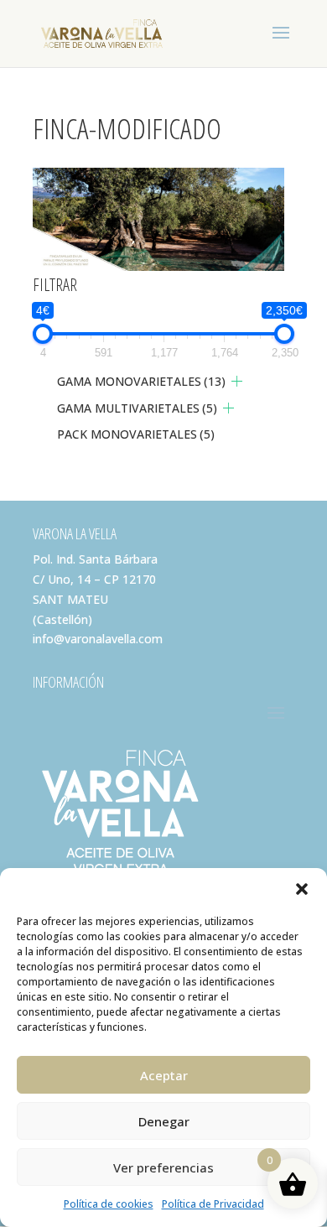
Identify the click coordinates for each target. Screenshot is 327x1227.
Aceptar (164, 1075)
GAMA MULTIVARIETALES (137, 408)
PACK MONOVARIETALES (136, 434)
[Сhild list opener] (236, 381)
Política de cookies (108, 1204)
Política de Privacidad (213, 1204)
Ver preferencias (163, 1167)
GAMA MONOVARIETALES (141, 381)
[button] (301, 889)
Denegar (163, 1121)
